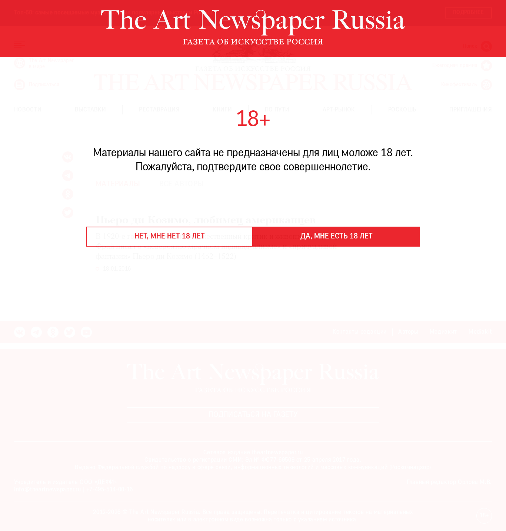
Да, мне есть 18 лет (336, 236)
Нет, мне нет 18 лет (169, 236)
